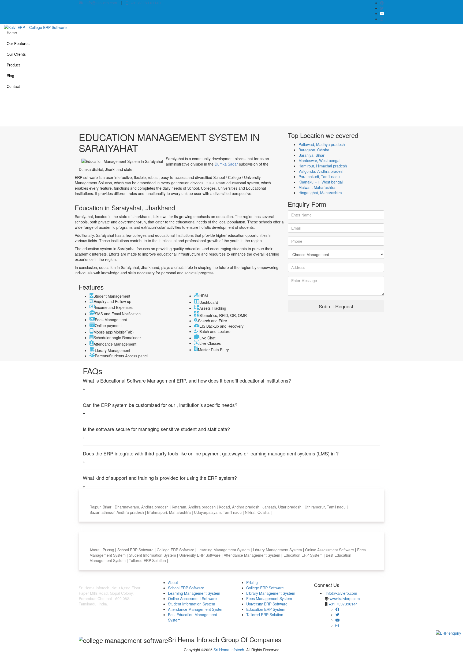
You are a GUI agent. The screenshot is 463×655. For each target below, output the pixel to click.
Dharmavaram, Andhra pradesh (142, 507)
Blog (10, 75)
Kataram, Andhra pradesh (194, 507)
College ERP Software (176, 549)
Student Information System (153, 555)
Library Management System (278, 549)
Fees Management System (269, 598)
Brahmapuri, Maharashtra (169, 512)
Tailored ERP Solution (148, 560)
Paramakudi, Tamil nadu (319, 176)
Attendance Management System (252, 555)
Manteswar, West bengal (319, 160)
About (94, 549)
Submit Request (336, 306)
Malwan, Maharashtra (316, 187)
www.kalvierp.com (345, 598)
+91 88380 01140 (145, 2)
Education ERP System (303, 555)
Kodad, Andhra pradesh (239, 507)
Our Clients (16, 54)
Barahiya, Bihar (311, 155)
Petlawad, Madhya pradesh (321, 144)
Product (13, 65)
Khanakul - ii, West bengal (320, 182)
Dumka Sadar (227, 164)
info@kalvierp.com (100, 2)
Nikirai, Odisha (258, 512)
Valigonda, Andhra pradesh (321, 171)
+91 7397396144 (343, 604)
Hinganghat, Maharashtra (320, 192)
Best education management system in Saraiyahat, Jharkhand (338, 110)
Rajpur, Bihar (101, 507)
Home (12, 32)
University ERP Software (200, 555)
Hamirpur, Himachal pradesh (322, 166)
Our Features (18, 43)
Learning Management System (224, 549)
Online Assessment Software (330, 549)
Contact (13, 86)
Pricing (109, 549)
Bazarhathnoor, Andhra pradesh (117, 512)
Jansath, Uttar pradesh (283, 507)
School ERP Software (136, 549)
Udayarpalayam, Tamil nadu (218, 512)
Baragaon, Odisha (313, 149)
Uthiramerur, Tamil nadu (326, 507)
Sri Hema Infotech (229, 649)
